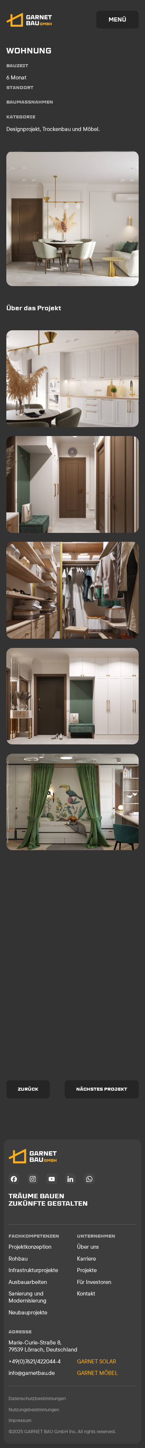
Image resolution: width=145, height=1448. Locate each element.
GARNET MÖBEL (97, 1372)
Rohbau (18, 1258)
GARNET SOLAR (96, 1361)
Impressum (20, 1420)
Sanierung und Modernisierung (27, 1297)
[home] (29, 19)
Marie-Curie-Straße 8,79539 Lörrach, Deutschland (43, 1346)
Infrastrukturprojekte (33, 1270)
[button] (117, 20)
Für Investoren (94, 1281)
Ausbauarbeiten (28, 1281)
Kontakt (86, 1293)
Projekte (87, 1270)
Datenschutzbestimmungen (37, 1398)
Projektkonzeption (30, 1246)
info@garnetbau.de (32, 1372)
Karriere (86, 1258)
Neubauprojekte (28, 1312)
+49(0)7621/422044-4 (35, 1361)
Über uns (88, 1246)
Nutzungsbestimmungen (34, 1409)
